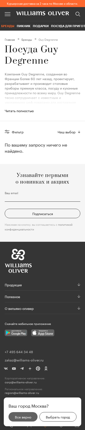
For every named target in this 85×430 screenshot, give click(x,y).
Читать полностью (19, 110)
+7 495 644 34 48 (19, 351)
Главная (10, 39)
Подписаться (42, 213)
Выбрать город (58, 416)
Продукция (13, 284)
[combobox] (69, 131)
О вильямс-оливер (19, 308)
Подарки (41, 26)
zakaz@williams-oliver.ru (24, 359)
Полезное (12, 296)
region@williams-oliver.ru (22, 393)
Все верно (23, 416)
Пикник (23, 26)
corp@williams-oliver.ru (21, 382)
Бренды (7, 26)
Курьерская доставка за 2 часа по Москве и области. (42, 3)
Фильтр (18, 131)
